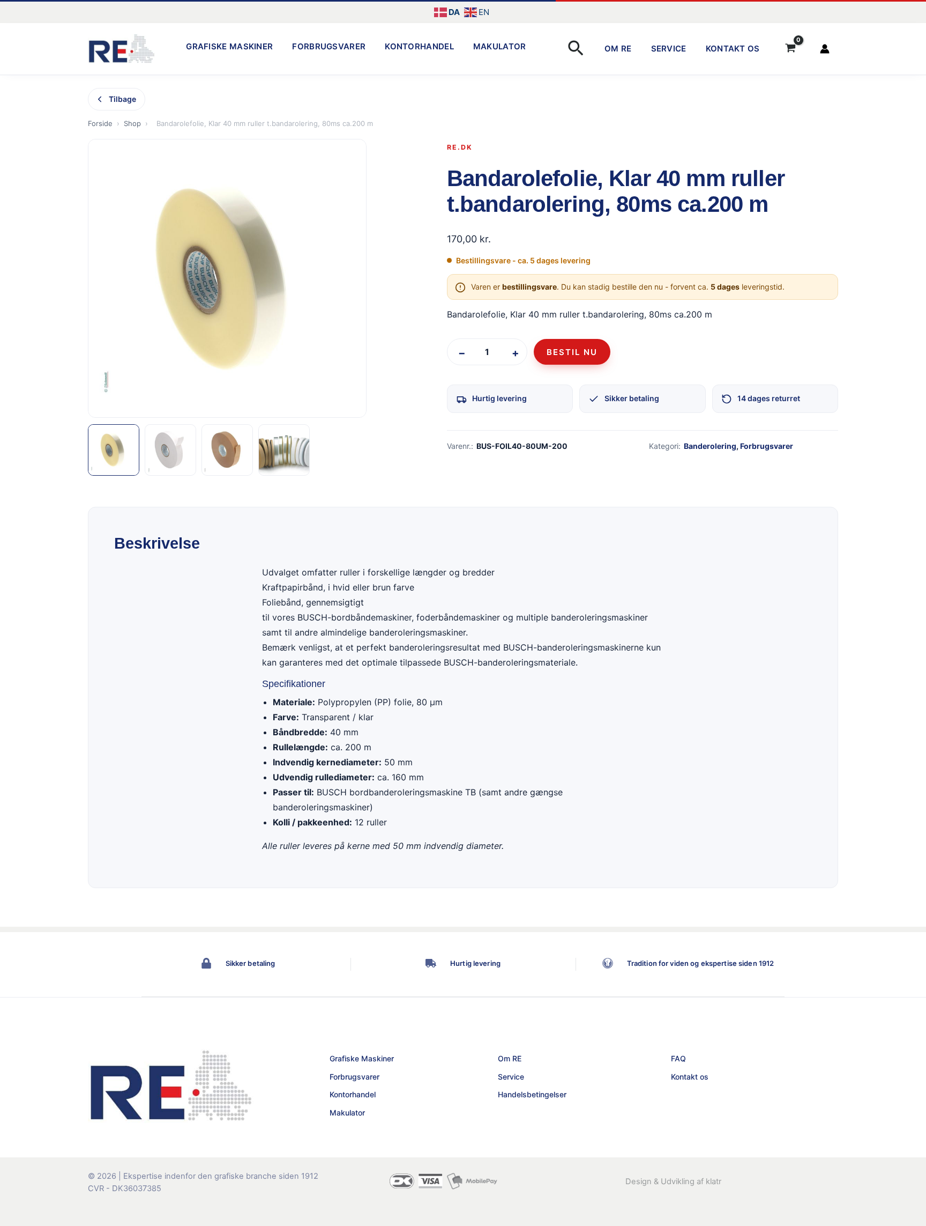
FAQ (678, 1058)
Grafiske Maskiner (229, 46)
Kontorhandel (419, 46)
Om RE (618, 48)
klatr (713, 1181)
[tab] (113, 450)
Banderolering (710, 445)
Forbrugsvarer (328, 46)
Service (668, 48)
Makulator (499, 46)
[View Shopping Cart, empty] (790, 49)
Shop (132, 123)
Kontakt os (733, 48)
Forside (100, 123)
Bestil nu (572, 352)
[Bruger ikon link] (825, 49)
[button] (575, 49)
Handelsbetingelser (532, 1094)
